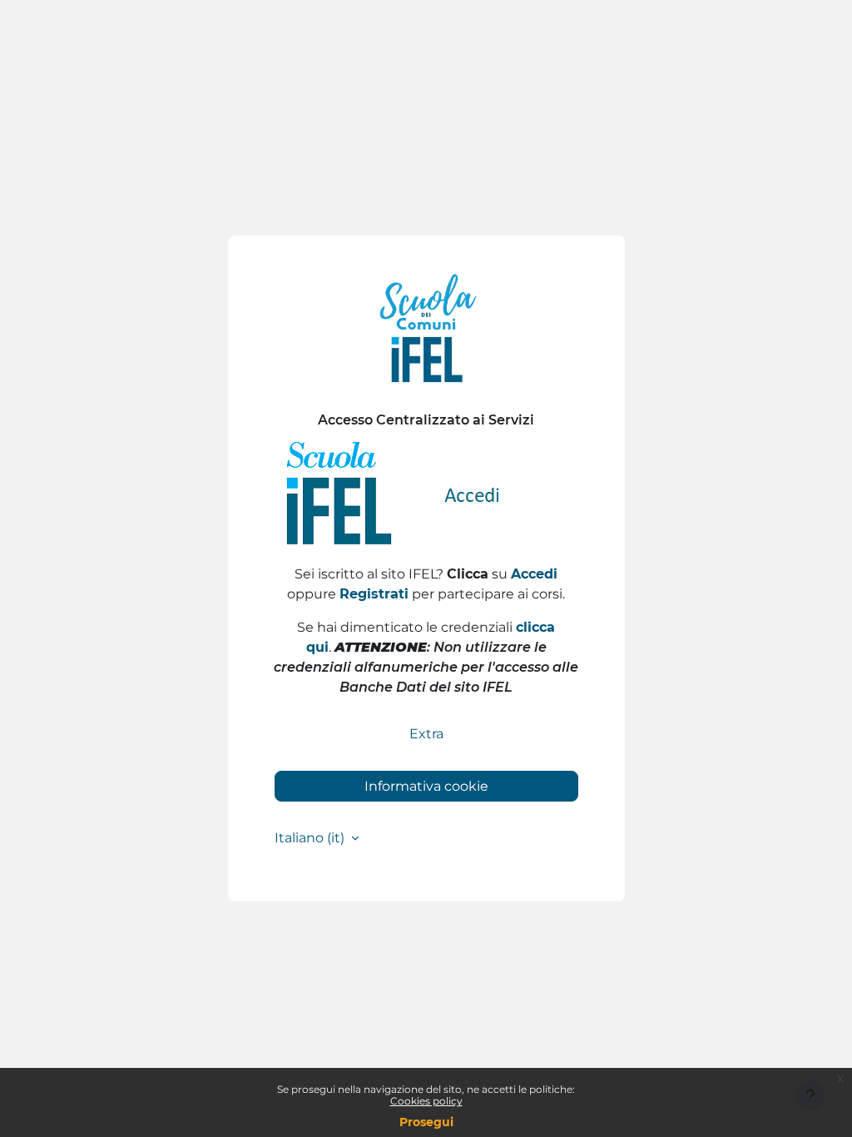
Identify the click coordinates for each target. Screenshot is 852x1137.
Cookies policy (426, 1101)
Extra (426, 734)
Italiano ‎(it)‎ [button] (311, 838)
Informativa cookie (426, 786)
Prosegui (426, 1122)
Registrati (374, 594)
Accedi (534, 574)
